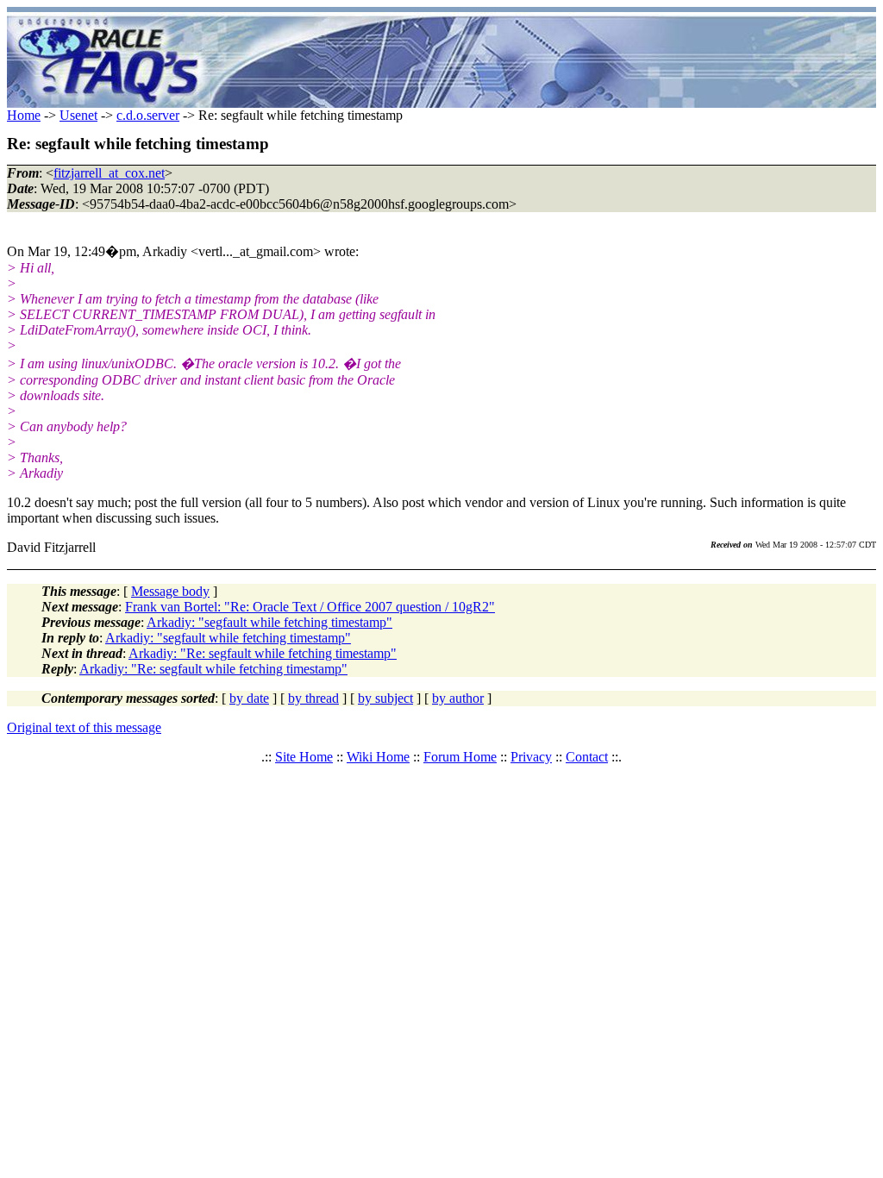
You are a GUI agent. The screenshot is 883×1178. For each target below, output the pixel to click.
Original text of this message (84, 727)
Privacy (531, 756)
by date (249, 698)
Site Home (304, 756)
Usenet (78, 115)
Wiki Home (378, 756)
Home (24, 115)
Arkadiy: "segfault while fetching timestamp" (269, 622)
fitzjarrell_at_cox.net (109, 173)
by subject (385, 698)
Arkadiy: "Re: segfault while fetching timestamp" (262, 653)
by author (458, 698)
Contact (587, 756)
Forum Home (460, 756)
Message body (170, 591)
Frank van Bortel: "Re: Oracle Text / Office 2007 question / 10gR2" (310, 606)
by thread (313, 698)
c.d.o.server (147, 115)
